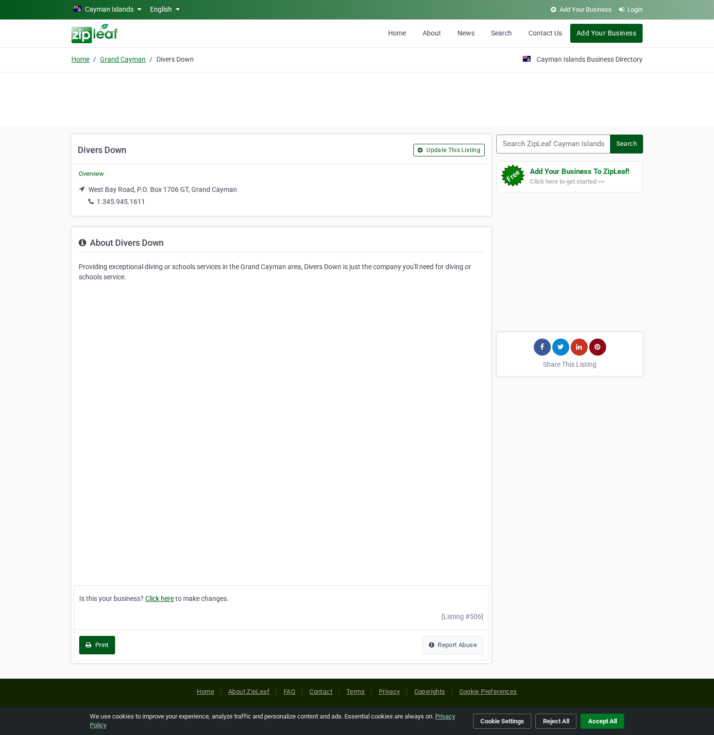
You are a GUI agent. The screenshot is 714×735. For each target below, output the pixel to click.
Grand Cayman (123, 59)
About (432, 33)
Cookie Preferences (488, 691)
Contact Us (545, 33)
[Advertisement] (357, 98)
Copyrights (429, 691)
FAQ (289, 691)
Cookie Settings (502, 721)
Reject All (556, 721)
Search (501, 33)
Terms (355, 691)
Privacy (389, 691)
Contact (320, 691)
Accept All (602, 721)
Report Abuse (456, 645)
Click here (159, 598)
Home (397, 33)
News (466, 33)
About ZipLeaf (249, 691)
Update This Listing (452, 150)
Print (100, 645)
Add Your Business (606, 33)
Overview (91, 173)
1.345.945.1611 (121, 201)
